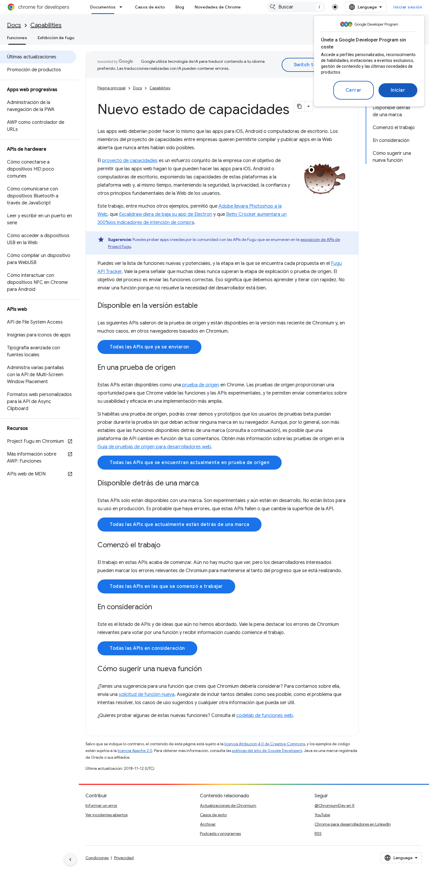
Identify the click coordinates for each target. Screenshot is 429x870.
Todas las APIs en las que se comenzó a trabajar (166, 586)
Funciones (17, 37)
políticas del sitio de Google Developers (267, 750)
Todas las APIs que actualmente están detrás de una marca (179, 524)
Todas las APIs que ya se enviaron (149, 347)
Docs (14, 25)
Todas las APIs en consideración (147, 648)
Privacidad (124, 857)
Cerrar (354, 90)
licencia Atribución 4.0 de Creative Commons (264, 744)
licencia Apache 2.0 (135, 750)
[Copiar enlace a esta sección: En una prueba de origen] (181, 367)
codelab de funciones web (264, 715)
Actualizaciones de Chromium (228, 805)
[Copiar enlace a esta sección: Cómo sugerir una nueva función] (207, 669)
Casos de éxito (150, 7)
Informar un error (101, 805)
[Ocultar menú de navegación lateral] (70, 859)
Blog (179, 7)
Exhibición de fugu (56, 37)
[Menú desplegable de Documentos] (123, 7)
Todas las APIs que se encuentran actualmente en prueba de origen (189, 463)
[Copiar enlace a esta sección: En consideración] (158, 607)
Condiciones (97, 857)
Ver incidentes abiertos (107, 814)
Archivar (208, 824)
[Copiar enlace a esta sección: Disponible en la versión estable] (204, 306)
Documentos (103, 7)
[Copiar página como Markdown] (299, 106)
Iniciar (398, 90)
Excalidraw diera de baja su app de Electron (165, 214)
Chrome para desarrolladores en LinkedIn (353, 824)
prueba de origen (200, 385)
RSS (318, 833)
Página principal (111, 88)
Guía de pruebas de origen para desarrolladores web (154, 447)
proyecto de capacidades (130, 161)
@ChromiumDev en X (335, 805)
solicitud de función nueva (147, 694)
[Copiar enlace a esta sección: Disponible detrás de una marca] (204, 483)
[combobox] (296, 7)
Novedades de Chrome (218, 7)
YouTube (322, 814)
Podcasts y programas (220, 833)
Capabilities (46, 25)
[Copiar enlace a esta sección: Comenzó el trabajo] (166, 545)
